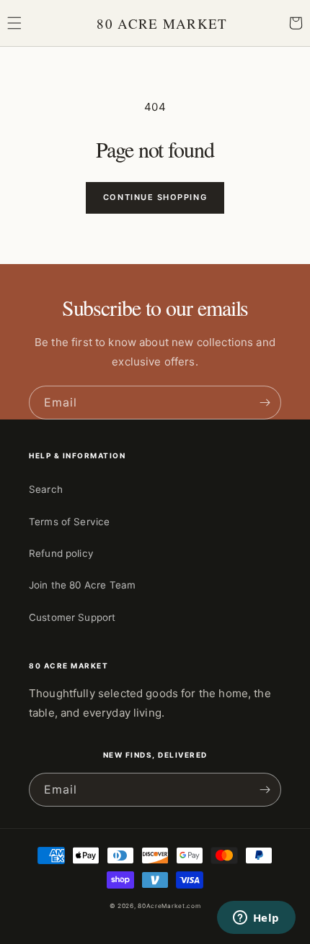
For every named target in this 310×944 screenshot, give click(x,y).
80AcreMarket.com (169, 905)
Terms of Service (69, 521)
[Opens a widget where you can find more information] (256, 919)
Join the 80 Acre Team (82, 585)
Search (46, 489)
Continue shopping (155, 197)
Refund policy (61, 553)
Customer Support (72, 617)
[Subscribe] (264, 402)
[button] (14, 23)
